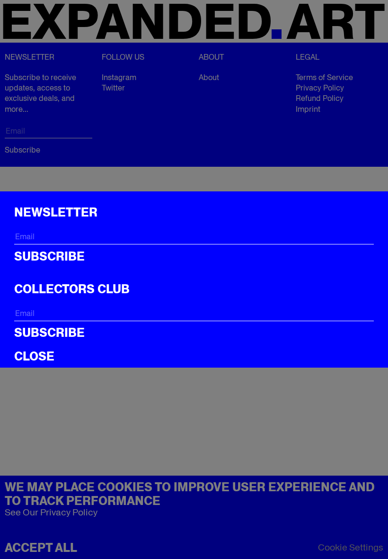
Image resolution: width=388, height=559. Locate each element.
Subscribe (49, 256)
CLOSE (34, 356)
